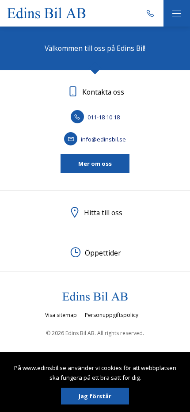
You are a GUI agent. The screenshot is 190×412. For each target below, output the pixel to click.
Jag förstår (95, 396)
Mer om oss (95, 164)
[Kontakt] (150, 13)
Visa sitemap (61, 315)
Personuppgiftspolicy (111, 315)
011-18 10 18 (103, 117)
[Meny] (176, 13)
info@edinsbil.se (103, 139)
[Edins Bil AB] (46, 13)
